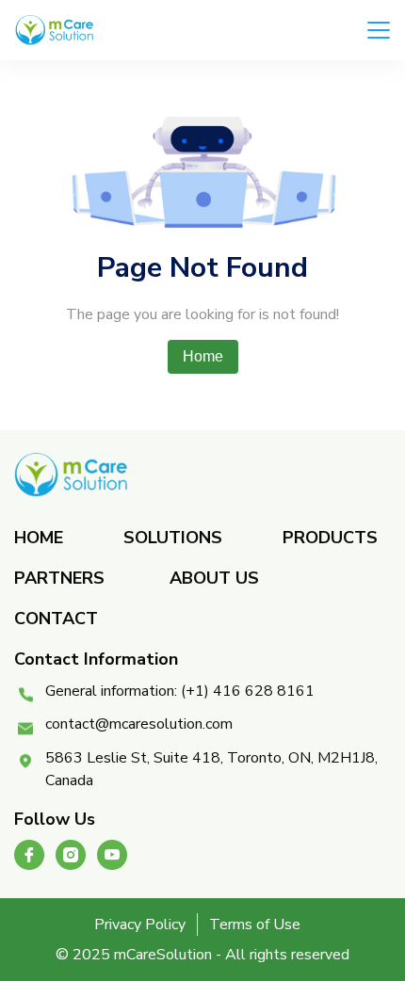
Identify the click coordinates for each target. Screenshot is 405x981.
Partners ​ (61, 578)
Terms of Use (254, 924)
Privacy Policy (140, 924)
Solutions (172, 537)
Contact (56, 618)
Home (203, 356)
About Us (214, 578)
